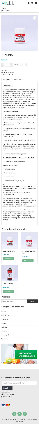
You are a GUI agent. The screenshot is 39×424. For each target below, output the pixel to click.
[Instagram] (25, 414)
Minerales (4, 327)
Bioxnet (20, 421)
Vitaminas (11, 72)
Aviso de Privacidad (26, 419)
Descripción (6, 79)
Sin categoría (5, 335)
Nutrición (10, 74)
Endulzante (4, 319)
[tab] (6, 79)
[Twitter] (19, 414)
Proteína (4, 331)
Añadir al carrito (19, 65)
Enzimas (4, 323)
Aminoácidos (5, 315)
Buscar (32, 301)
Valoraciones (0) (18, 79)
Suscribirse (7, 388)
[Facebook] (14, 414)
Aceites (3, 311)
